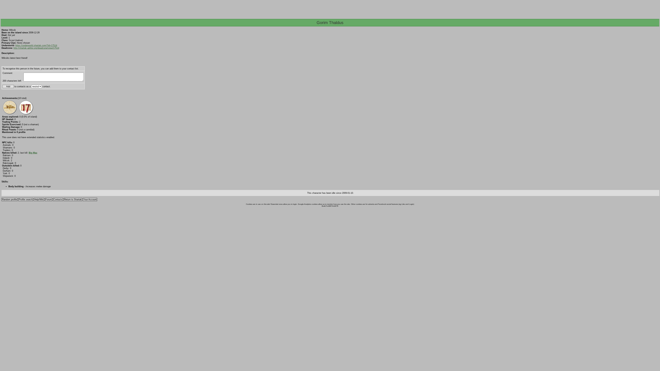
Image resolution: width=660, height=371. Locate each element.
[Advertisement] (329, 8)
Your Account (90, 199)
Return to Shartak (73, 199)
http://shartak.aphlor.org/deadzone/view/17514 (36, 48)
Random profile (9, 199)
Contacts (57, 199)
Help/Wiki (39, 199)
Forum (48, 199)
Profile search (25, 199)
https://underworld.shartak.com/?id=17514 (36, 45)
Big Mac (33, 152)
